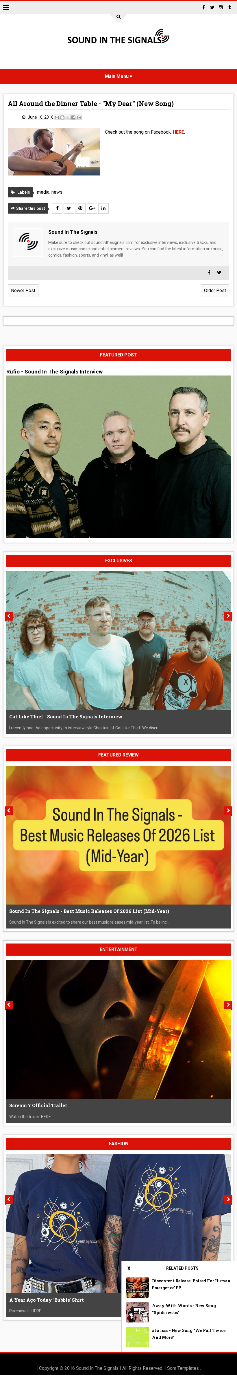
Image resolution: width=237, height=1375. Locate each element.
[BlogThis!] (62, 117)
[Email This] (57, 117)
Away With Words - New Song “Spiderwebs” (184, 1309)
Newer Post (23, 290)
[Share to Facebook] (73, 117)
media (43, 192)
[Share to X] (68, 117)
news (56, 192)
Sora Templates (183, 1368)
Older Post (215, 290)
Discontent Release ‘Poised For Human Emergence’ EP (191, 1284)
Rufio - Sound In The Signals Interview (54, 372)
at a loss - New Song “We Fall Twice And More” (188, 1334)
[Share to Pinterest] (79, 117)
